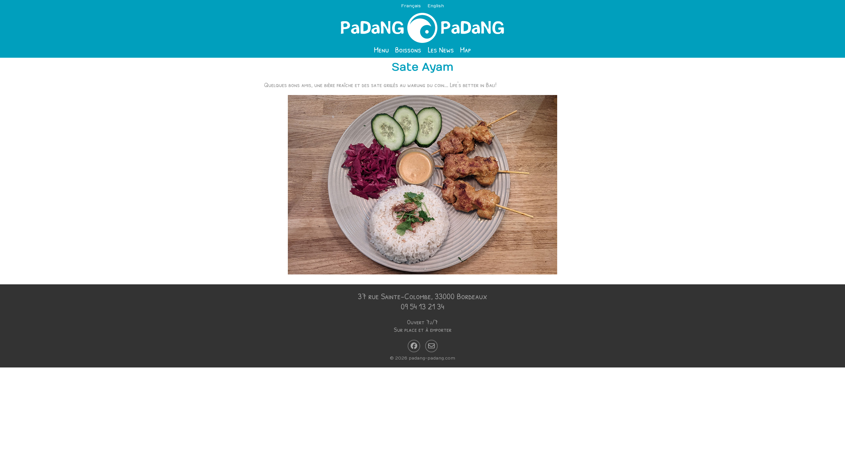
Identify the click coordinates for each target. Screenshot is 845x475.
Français (411, 6)
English (435, 6)
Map (465, 49)
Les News (441, 49)
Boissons (408, 49)
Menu (381, 49)
